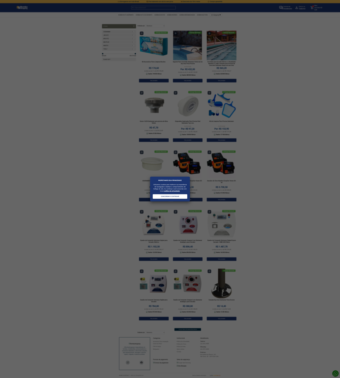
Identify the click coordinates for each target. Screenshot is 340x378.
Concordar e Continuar (170, 196)
